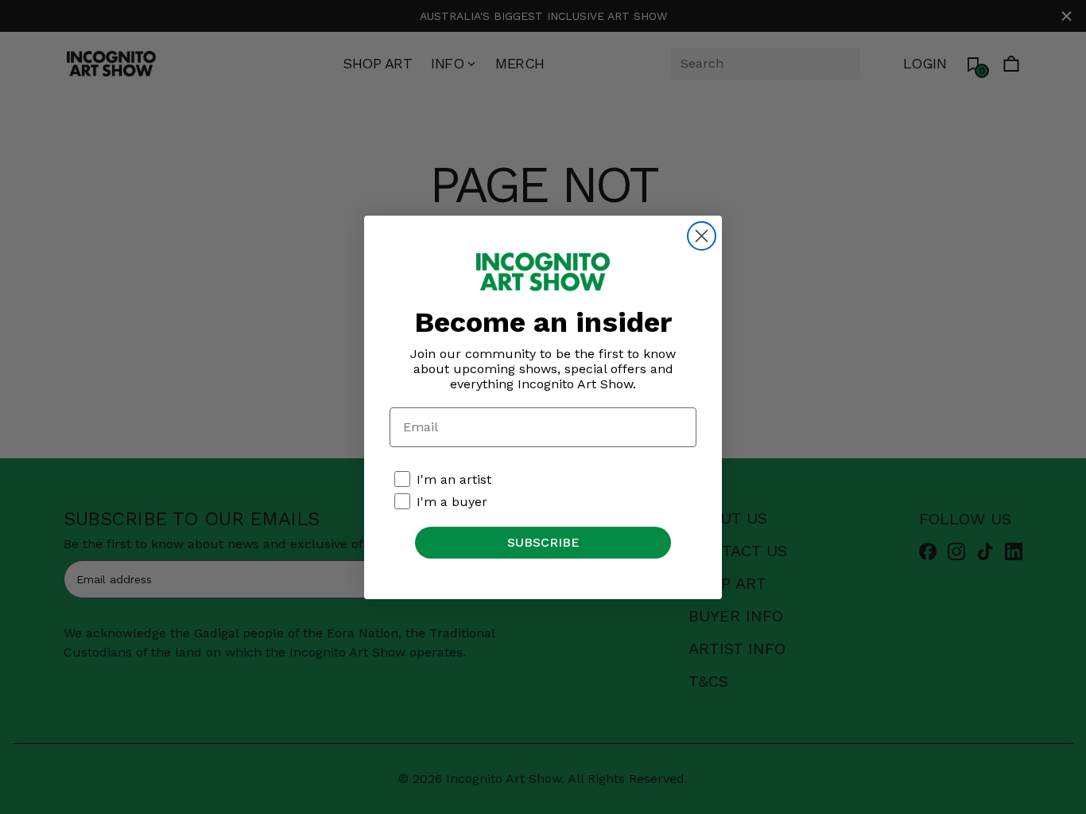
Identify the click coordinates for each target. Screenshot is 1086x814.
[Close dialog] (702, 236)
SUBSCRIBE (543, 542)
